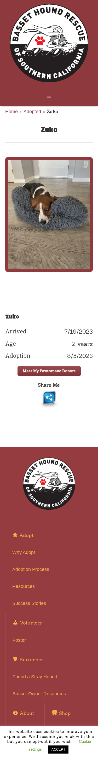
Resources (23, 586)
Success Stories (29, 603)
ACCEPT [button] (58, 749)
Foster (19, 640)
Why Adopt (23, 552)
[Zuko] (49, 214)
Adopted (32, 111)
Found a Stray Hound (35, 676)
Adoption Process (30, 569)
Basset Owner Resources (39, 693)
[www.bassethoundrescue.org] (49, 43)
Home (11, 111)
